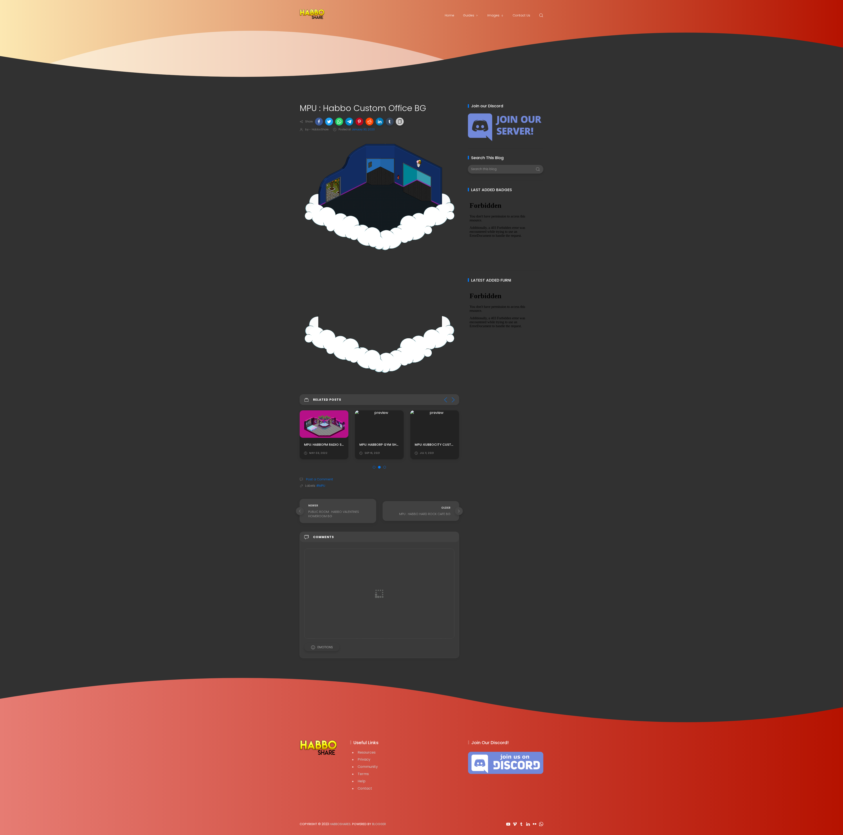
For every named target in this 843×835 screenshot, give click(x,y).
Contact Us (521, 15)
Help (362, 781)
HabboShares (340, 824)
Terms (363, 773)
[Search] (541, 15)
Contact (365, 788)
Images (493, 15)
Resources (367, 752)
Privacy (364, 759)
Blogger (379, 824)
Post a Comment (319, 479)
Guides (468, 15)
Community (368, 766)
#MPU (320, 485)
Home (449, 15)
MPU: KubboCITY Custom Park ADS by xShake (453, 444)
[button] (319, 122)
